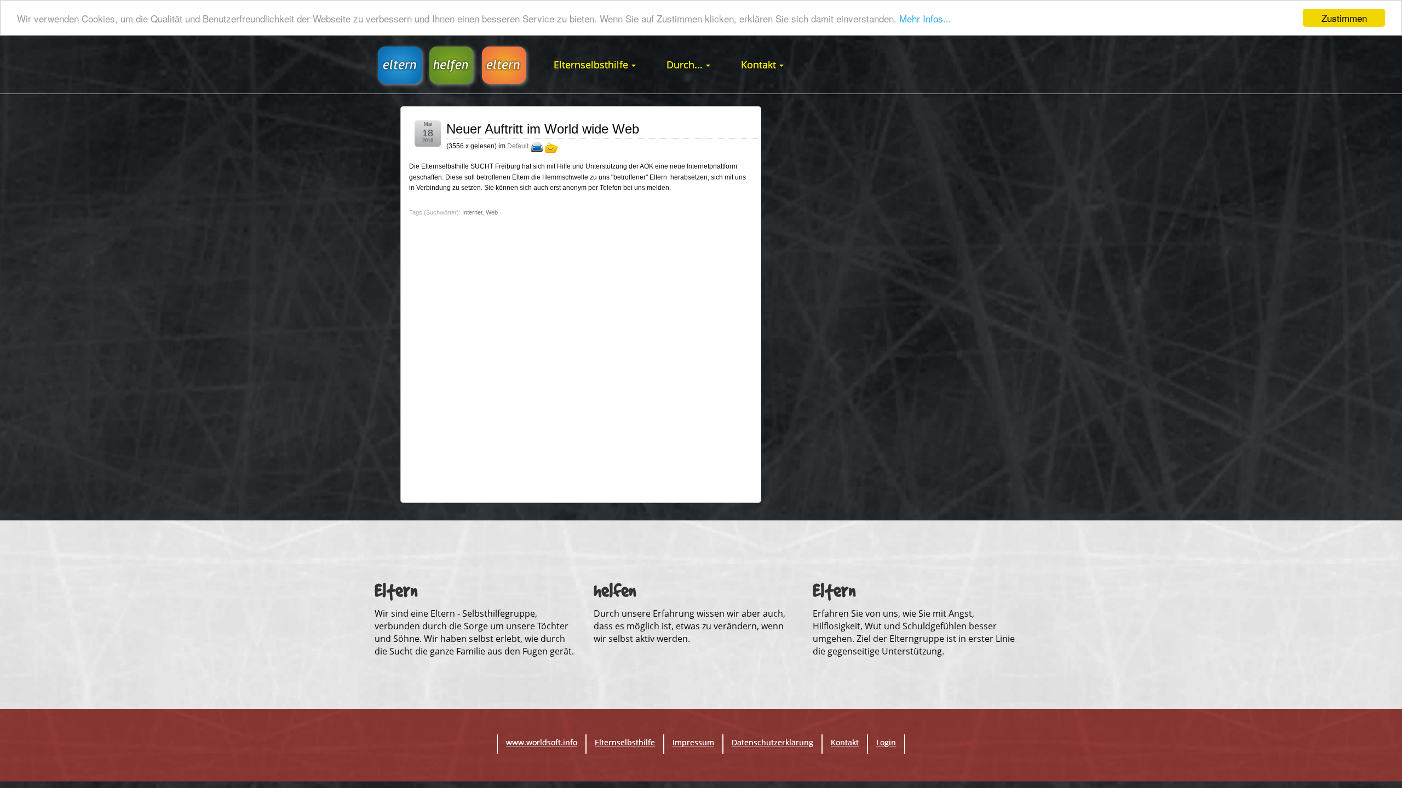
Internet (472, 212)
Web (492, 212)
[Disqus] (580, 356)
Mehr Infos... (925, 18)
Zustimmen (1344, 18)
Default (517, 146)
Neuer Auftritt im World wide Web (542, 128)
